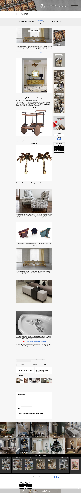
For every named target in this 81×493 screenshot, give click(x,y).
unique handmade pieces (20, 360)
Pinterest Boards (29, 345)
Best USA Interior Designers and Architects (23, 359)
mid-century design (40, 20)
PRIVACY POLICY (57, 479)
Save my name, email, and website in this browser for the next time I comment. (31, 413)
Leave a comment (34, 364)
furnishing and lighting (38, 359)
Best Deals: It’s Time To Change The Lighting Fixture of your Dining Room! (22, 385)
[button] (80, 465)
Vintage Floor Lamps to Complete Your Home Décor (47, 385)
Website (19, 411)
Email (19, 408)
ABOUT (54, 479)
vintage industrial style (28, 360)
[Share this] (44, 364)
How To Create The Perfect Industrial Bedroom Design (34, 384)
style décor (43, 359)
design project (31, 359)
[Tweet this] (45, 364)
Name (19, 405)
